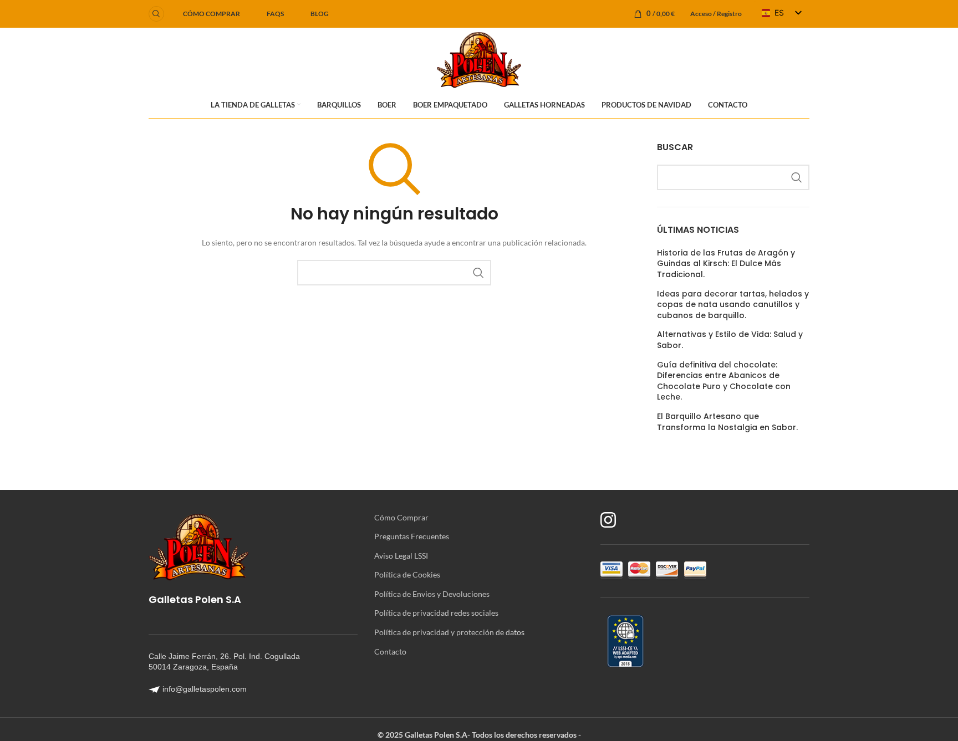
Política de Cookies (407, 574)
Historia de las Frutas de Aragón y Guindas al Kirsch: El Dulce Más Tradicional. (726, 264)
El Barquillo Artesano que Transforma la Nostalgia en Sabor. (727, 422)
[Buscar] (156, 14)
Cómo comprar (211, 13)
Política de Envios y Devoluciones (432, 594)
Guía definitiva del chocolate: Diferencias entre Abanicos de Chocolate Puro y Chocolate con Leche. (724, 381)
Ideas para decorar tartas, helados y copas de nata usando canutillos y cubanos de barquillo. (733, 305)
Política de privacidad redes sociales (436, 612)
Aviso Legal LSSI (401, 555)
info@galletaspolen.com (204, 688)
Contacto (390, 651)
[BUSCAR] (478, 272)
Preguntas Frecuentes (411, 536)
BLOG (319, 13)
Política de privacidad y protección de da (444, 632)
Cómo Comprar (401, 517)
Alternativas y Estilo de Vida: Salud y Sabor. (730, 340)
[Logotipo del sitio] (479, 58)
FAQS (275, 13)
